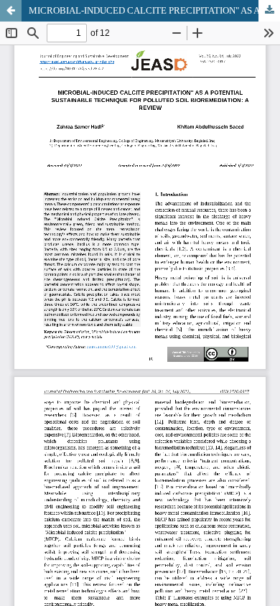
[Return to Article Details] (11, 11)
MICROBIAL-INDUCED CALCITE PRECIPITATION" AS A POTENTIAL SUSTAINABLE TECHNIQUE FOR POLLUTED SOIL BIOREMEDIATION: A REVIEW (154, 10)
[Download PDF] (269, 11)
